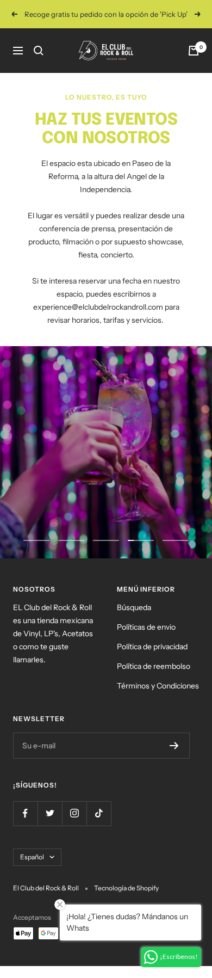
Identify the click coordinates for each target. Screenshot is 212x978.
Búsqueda (134, 607)
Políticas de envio (146, 627)
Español (32, 857)
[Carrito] (193, 51)
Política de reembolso (153, 666)
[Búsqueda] (38, 51)
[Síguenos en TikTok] (98, 813)
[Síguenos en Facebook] (25, 813)
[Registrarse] (174, 745)
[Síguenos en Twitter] (50, 813)
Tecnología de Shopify (126, 888)
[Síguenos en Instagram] (74, 813)
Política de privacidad (152, 646)
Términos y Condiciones (158, 686)
